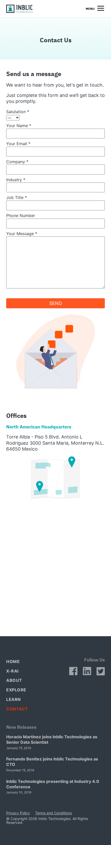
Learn (13, 699)
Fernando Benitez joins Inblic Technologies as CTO (52, 761)
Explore (16, 689)
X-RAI (12, 671)
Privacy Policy (18, 813)
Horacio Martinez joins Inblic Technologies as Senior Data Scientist (51, 739)
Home (13, 661)
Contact (17, 708)
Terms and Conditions (53, 813)
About (14, 680)
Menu (90, 9)
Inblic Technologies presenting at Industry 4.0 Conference (52, 784)
